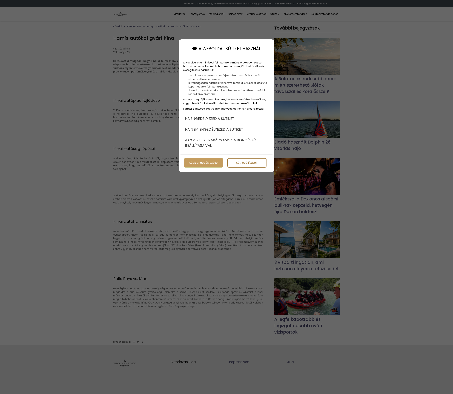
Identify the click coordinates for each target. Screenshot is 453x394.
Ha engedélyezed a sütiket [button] (209, 118)
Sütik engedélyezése (203, 163)
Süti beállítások (246, 163)
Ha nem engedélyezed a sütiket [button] (214, 129)
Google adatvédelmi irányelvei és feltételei (237, 108)
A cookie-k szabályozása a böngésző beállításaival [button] (220, 143)
